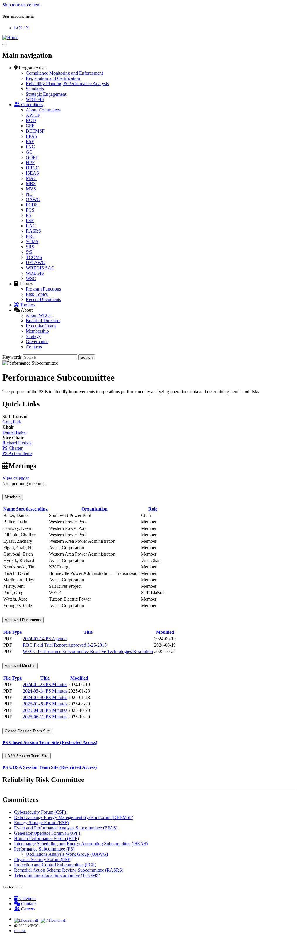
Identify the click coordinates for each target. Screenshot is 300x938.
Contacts (34, 346)
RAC (31, 225)
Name (25, 508)
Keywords (12, 357)
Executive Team (41, 325)
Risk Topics (37, 294)
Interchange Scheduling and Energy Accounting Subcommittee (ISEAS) (81, 843)
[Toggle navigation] (4, 44)
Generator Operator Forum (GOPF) (47, 833)
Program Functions (43, 288)
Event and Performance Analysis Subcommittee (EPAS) (65, 827)
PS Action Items (17, 453)
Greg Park (11, 421)
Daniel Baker (14, 432)
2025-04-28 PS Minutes (45, 710)
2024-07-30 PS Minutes (45, 697)
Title (88, 632)
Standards (35, 88)
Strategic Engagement (46, 94)
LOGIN (21, 27)
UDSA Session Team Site (26, 756)
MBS (31, 183)
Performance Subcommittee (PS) (44, 848)
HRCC (32, 167)
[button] (30, 67)
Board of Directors (43, 320)
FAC (30, 146)
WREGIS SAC (40, 267)
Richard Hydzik (17, 442)
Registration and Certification (53, 78)
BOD (31, 120)
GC (29, 152)
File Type (12, 632)
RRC (30, 236)
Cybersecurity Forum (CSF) (40, 812)
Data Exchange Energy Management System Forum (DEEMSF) (73, 817)
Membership (37, 331)
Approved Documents (23, 620)
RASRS (33, 231)
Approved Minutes (20, 666)
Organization (94, 508)
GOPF (32, 157)
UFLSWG (35, 262)
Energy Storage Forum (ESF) (41, 822)
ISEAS (32, 173)
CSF (30, 125)
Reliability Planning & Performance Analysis (67, 83)
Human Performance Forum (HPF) (46, 838)
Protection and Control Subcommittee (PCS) (55, 864)
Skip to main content (21, 4)
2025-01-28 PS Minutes (45, 703)
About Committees (43, 109)
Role (152, 508)
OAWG (33, 199)
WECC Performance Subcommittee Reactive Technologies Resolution (88, 651)
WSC (31, 278)
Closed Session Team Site (27, 731)
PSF (30, 220)
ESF (30, 141)
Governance (37, 341)
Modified (165, 632)
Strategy (33, 336)
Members (13, 497)
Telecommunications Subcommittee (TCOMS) (57, 875)
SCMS (32, 241)
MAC (31, 178)
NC (29, 194)
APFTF (33, 115)
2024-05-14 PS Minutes (45, 690)
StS (29, 252)
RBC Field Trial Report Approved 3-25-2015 (65, 644)
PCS (30, 209)
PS (28, 215)
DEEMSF (35, 130)
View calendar (15, 478)
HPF (30, 162)
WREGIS (35, 99)
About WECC (39, 315)
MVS (31, 188)
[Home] (10, 37)
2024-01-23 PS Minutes (45, 684)
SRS (30, 246)
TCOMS (34, 257)
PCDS (32, 204)
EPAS (31, 136)
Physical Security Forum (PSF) (42, 859)
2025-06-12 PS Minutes (45, 716)
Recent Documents (43, 299)
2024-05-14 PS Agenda (45, 638)
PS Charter (12, 448)
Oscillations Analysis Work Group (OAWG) (67, 854)
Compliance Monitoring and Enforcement (64, 73)
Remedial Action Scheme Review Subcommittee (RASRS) (68, 869)
